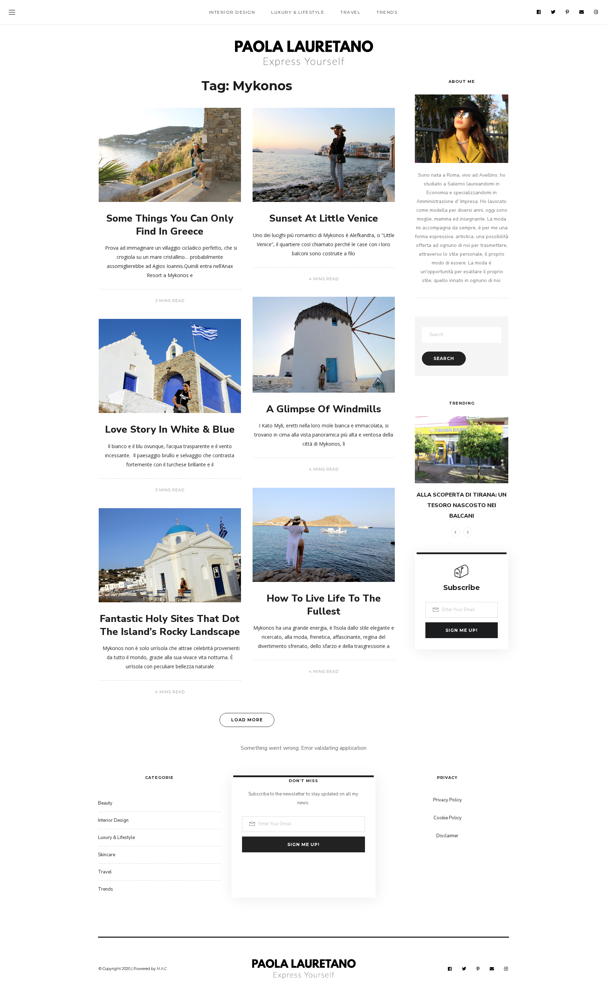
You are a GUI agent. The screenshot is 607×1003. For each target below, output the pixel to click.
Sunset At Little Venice (323, 218)
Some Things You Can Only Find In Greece (169, 225)
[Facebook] (539, 12)
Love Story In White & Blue (170, 429)
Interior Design (232, 12)
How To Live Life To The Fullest (324, 605)
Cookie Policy (447, 818)
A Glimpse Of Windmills (323, 409)
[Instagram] (596, 12)
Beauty (105, 803)
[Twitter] (553, 12)
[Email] (581, 12)
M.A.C (162, 968)
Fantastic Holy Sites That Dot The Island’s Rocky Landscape (170, 625)
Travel (350, 12)
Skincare (106, 855)
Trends (387, 12)
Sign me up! (461, 630)
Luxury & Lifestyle (297, 12)
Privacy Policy (447, 800)
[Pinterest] (567, 12)
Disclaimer (447, 836)
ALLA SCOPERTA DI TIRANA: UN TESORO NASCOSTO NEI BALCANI (462, 505)
